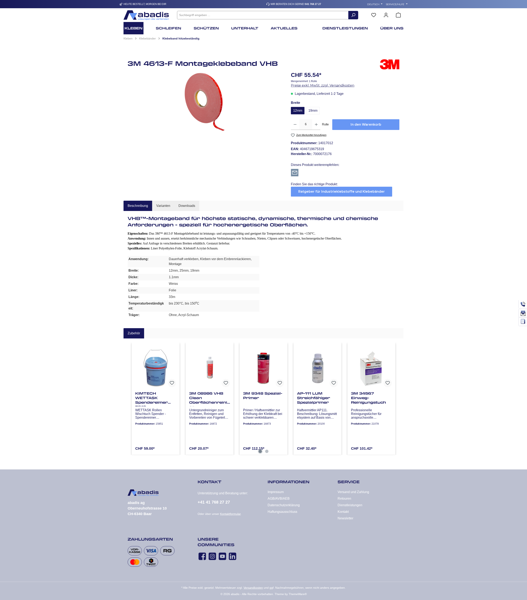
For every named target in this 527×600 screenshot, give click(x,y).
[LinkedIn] (232, 556)
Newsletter (345, 518)
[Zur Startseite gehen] (146, 15)
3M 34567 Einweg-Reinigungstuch (368, 398)
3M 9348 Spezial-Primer (262, 395)
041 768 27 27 (313, 4)
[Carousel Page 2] (266, 451)
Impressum (276, 492)
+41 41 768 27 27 (214, 502)
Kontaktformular (230, 513)
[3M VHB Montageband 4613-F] (205, 101)
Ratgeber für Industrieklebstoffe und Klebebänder (341, 191)
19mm (312, 110)
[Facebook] (202, 556)
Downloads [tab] (186, 205)
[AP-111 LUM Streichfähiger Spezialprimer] (317, 367)
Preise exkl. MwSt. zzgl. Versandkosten (322, 85)
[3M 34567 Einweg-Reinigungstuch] (371, 367)
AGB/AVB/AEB (279, 498)
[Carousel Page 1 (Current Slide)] (260, 451)
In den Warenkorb (366, 124)
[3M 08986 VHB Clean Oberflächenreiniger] (209, 367)
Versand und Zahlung (353, 492)
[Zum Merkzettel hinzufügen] (172, 383)
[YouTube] (222, 556)
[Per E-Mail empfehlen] (294, 172)
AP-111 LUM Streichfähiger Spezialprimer (313, 398)
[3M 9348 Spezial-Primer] (263, 367)
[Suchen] (353, 15)
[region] (205, 101)
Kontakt (343, 511)
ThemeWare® (298, 594)
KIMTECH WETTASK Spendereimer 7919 (151, 398)
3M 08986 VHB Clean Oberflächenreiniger (209, 398)
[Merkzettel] (373, 15)
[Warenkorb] (398, 15)
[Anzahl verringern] (295, 124)
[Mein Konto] (386, 15)
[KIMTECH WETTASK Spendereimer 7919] (155, 367)
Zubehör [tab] (134, 333)
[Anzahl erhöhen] (316, 124)
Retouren (344, 498)
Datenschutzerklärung (284, 505)
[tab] (138, 206)
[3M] (389, 65)
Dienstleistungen (350, 505)
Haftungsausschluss (282, 511)
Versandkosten (253, 587)
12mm (297, 110)
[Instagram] (212, 556)
